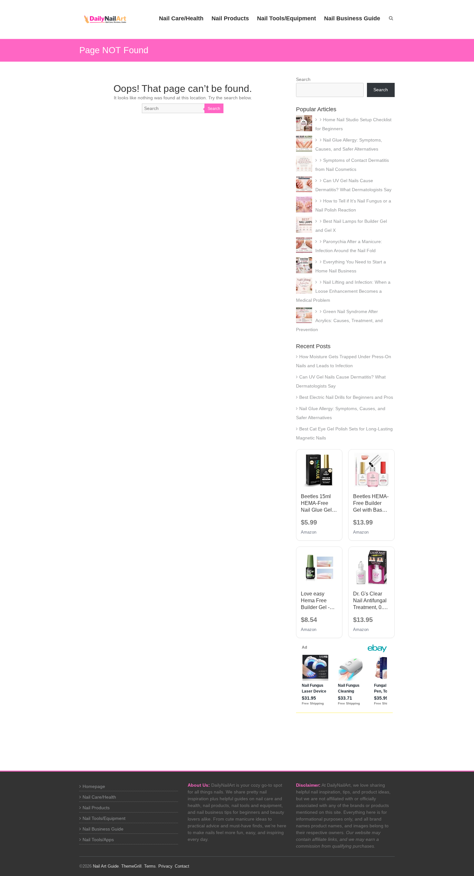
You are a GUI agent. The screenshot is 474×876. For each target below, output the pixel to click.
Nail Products (230, 18)
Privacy (165, 866)
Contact (182, 866)
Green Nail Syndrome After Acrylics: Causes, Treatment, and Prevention (339, 320)
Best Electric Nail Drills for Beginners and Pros (346, 397)
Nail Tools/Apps (98, 839)
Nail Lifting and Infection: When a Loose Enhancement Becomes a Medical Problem (343, 291)
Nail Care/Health (181, 18)
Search (214, 108)
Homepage (94, 786)
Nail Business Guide (352, 18)
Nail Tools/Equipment (286, 18)
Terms (150, 866)
